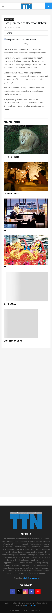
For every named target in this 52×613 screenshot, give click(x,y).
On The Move (10, 304)
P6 (5, 230)
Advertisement (15, 610)
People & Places (11, 157)
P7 (5, 267)
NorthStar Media (30, 605)
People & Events (9, 19)
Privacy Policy (35, 610)
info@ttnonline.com (31, 578)
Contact (25, 610)
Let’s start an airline (13, 341)
